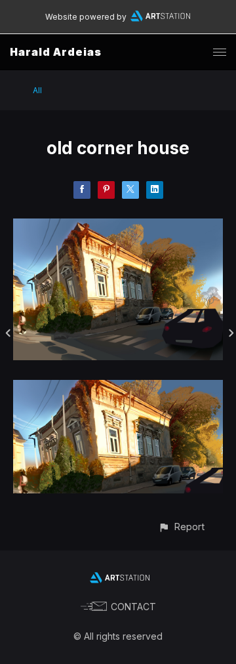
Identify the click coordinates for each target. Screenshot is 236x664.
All (37, 90)
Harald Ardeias (56, 51)
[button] (181, 526)
